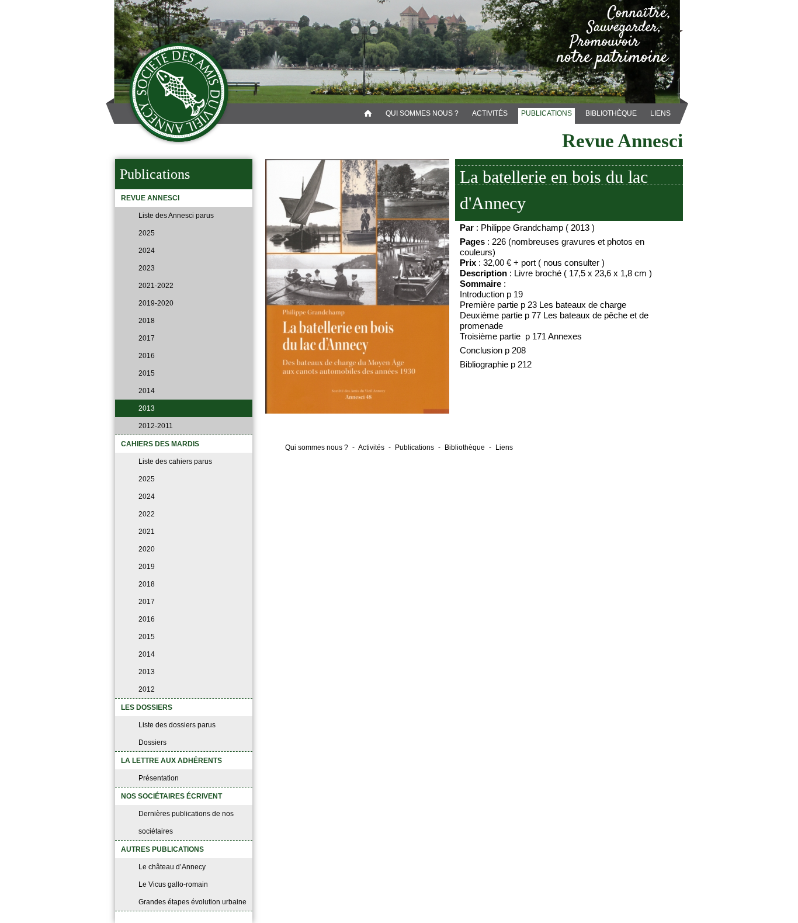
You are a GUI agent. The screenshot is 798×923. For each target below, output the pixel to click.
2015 (146, 373)
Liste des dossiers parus (177, 725)
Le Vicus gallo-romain (173, 884)
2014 (146, 391)
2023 (146, 268)
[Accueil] (179, 93)
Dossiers (152, 742)
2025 (146, 233)
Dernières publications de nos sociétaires (186, 822)
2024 (146, 251)
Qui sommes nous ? (422, 113)
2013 (146, 408)
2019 (146, 567)
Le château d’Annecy (172, 867)
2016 (146, 356)
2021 (146, 532)
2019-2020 (156, 303)
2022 (146, 514)
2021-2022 (156, 286)
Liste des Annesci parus (176, 215)
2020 (146, 549)
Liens (660, 113)
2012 (146, 689)
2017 (146, 338)
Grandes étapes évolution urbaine (192, 902)
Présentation (158, 778)
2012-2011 (155, 426)
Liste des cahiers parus (175, 461)
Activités (490, 113)
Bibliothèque (611, 113)
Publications (546, 113)
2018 (146, 321)
